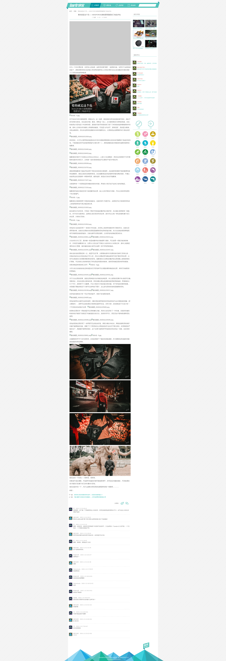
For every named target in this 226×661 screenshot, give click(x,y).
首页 (70, 11)
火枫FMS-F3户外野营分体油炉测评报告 (154, 38)
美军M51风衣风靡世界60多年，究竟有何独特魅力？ (88, 494)
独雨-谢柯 (76, 517)
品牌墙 (120, 5)
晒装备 (108, 5)
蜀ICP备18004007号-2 (123, 657)
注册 (139, 128)
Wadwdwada (76, 569)
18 (100, 17)
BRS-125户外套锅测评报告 (139, 48)
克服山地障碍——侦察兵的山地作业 (153, 28)
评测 (75, 11)
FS (74, 612)
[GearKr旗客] (78, 6)
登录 (151, 128)
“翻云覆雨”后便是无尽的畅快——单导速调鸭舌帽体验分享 (90, 497)
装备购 (133, 5)
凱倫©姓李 (76, 555)
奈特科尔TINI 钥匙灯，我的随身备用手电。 (143, 28)
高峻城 (75, 597)
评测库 (96, 5)
